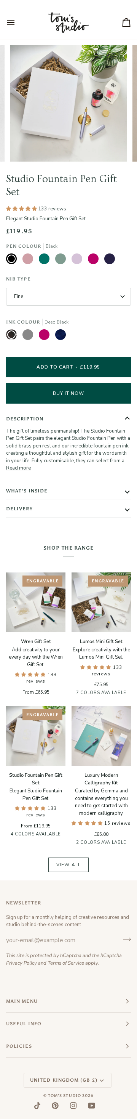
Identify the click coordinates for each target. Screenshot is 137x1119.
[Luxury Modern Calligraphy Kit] (101, 736)
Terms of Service (66, 963)
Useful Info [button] (23, 1023)
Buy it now (68, 393)
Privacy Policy (21, 963)
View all (68, 865)
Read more (18, 468)
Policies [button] (19, 1046)
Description (24, 419)
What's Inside (27, 491)
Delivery (19, 508)
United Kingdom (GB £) (63, 1080)
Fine (18, 296)
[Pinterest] (55, 1105)
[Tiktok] (37, 1105)
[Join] (124, 939)
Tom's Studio (64, 1095)
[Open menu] (17, 23)
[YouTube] (91, 1105)
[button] (31, 674)
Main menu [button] (22, 1001)
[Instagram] (73, 1105)
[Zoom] (24, 147)
